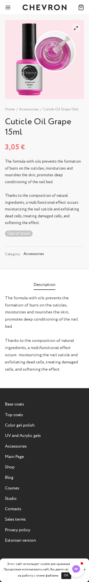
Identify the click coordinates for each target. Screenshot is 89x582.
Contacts (13, 509)
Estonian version (20, 540)
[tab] (44, 285)
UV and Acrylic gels (23, 436)
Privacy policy (17, 530)
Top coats (14, 415)
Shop (10, 467)
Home (10, 109)
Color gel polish (20, 425)
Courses (12, 488)
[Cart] (81, 7)
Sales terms (15, 519)
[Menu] (8, 7)
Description (44, 285)
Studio (11, 499)
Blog (9, 478)
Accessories (29, 109)
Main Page (14, 457)
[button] (76, 569)
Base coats (14, 404)
